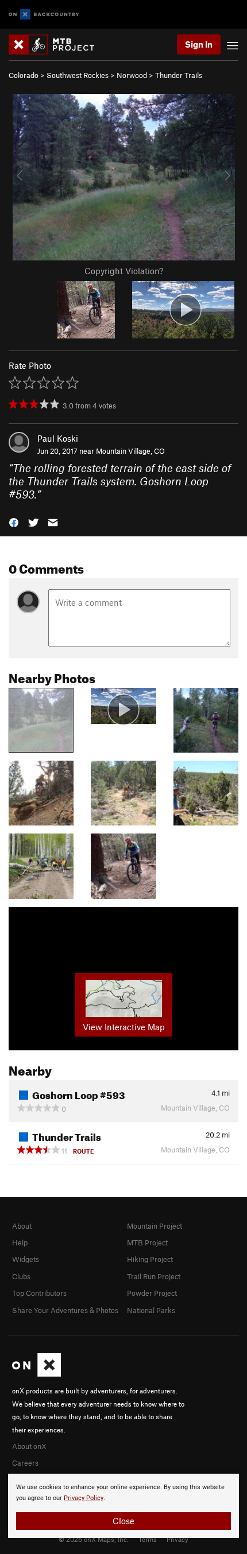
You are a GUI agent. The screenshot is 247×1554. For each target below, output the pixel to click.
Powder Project (152, 1293)
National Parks (151, 1310)
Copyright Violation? (123, 271)
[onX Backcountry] (44, 15)
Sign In (199, 44)
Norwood (132, 75)
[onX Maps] (36, 1373)
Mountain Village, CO (130, 450)
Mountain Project (154, 1225)
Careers (25, 1462)
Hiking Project (150, 1259)
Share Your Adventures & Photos (65, 1310)
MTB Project (147, 1242)
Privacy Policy (83, 1498)
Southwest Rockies (78, 75)
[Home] (57, 44)
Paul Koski (57, 438)
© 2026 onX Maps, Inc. (94, 1539)
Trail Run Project (153, 1276)
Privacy (177, 1539)
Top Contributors (39, 1293)
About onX (29, 1446)
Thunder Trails (178, 75)
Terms (147, 1539)
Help (20, 1242)
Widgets (25, 1259)
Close (123, 1521)
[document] (123, 1506)
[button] (14, 521)
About (22, 1225)
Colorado (23, 75)
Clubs (21, 1276)
